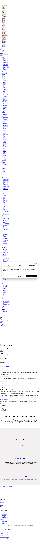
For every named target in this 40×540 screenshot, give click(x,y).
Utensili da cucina (5, 134)
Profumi (4, 109)
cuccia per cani (28, 401)
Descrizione (3, 387)
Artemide (4, 141)
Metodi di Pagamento (6, 303)
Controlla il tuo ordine (4, 521)
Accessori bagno (5, 233)
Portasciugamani (5, 234)
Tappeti (4, 92)
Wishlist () (1, 53)
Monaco (4, 30)
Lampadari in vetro (5, 64)
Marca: (1, 346)
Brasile (4, 8)
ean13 (1, 410)
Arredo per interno (4, 79)
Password (1, 533)
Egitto (3, 15)
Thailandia (4, 45)
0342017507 (7, 366)
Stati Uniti (4, 41)
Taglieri (4, 130)
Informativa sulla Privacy (6, 302)
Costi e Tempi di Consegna (6, 304)
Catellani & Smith (5, 285)
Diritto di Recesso (4, 515)
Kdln (4, 148)
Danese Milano (5, 143)
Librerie (4, 85)
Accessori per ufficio (6, 102)
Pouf (4, 88)
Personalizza (19, 276)
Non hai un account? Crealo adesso (4, 537)
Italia (3, 23)
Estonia (4, 17)
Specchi (4, 91)
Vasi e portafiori (5, 228)
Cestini (4, 82)
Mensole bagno (5, 241)
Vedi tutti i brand (4, 160)
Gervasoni (4, 290)
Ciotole (4, 124)
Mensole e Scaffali (5, 199)
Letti (4, 84)
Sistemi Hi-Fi (5, 279)
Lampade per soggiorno (6, 66)
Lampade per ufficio (5, 189)
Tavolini (4, 93)
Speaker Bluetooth (5, 138)
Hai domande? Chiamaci (4, 366)
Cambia (1, 48)
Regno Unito (4, 36)
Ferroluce (4, 144)
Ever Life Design (5, 287)
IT (3, 50)
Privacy (9, 538)
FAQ (4, 305)
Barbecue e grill (5, 98)
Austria (4, 6)
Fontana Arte (5, 145)
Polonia (4, 33)
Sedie (4, 90)
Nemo (4, 295)
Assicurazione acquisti (20, 458)
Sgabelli (4, 204)
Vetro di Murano (5, 111)
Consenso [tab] (8, 265)
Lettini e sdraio (5, 209)
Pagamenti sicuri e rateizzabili (3, 381)
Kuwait (3, 24)
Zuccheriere (4, 133)
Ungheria (4, 46)
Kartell (4, 291)
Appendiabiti (5, 195)
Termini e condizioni (12, 538)
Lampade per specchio (6, 69)
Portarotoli (4, 235)
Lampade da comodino (6, 61)
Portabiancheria (5, 237)
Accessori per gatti (5, 117)
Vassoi (4, 132)
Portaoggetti (4, 108)
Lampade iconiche (5, 65)
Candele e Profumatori (6, 219)
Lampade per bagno (5, 68)
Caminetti (4, 103)
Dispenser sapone (5, 238)
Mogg (4, 153)
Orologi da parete (7, 223)
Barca (11, 401)
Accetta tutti (31, 276)
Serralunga (4, 156)
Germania (4, 19)
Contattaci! (1, 505)
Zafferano (4, 159)
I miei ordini (3, 520)
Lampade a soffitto (5, 178)
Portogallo (4, 34)
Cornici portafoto (5, 105)
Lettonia (4, 25)
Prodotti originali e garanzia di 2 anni (4, 376)
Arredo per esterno (4, 80)
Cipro (3, 12)
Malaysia (4, 28)
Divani (4, 197)
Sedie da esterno (5, 96)
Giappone (4, 20)
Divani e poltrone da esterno (6, 94)
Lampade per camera (6, 67)
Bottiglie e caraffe (5, 122)
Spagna (4, 40)
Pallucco (4, 155)
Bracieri (4, 99)
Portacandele (5, 107)
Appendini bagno (5, 240)
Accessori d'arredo (5, 81)
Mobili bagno (5, 243)
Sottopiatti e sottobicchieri (6, 129)
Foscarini (4, 146)
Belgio (3, 7)
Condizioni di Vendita (6, 301)
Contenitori (4, 104)
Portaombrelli (5, 201)
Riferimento (1, 409)
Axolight (4, 142)
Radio (4, 137)
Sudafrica (4, 42)
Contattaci (4, 306)
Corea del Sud (4, 13)
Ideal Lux (4, 147)
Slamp (4, 157)
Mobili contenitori (5, 86)
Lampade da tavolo (5, 60)
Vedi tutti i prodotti (4, 71)
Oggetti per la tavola (5, 125)
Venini (4, 296)
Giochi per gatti (5, 119)
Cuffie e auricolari (5, 136)
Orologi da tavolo (7, 224)
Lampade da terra (5, 62)
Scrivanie (4, 89)
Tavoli (4, 206)
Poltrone (4, 87)
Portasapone (4, 236)
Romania (4, 37)
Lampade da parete (5, 58)
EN (3, 51)
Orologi (4, 222)
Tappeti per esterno (5, 97)
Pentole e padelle (5, 126)
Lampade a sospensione (6, 59)
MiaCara (4, 152)
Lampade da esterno (5, 70)
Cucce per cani (5, 114)
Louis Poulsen (5, 150)
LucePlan (4, 151)
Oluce (4, 154)
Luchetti (4, 293)
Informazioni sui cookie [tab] (31, 265)
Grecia (3, 21)
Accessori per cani (5, 113)
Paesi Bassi (4, 32)
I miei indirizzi (3, 522)
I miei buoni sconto (4, 523)
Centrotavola (5, 123)
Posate (4, 127)
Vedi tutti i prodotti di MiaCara (4, 399)
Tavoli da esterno (5, 95)
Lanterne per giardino (6, 214)
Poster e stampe (5, 226)
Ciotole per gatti (5, 118)
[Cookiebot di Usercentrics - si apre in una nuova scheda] (33, 263)
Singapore (4, 38)
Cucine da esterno (5, 100)
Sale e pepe (4, 128)
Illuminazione (5, 170)
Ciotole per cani (5, 250)
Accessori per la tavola (6, 120)
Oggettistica (4, 172)
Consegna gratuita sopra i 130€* (20, 476)
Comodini (4, 83)
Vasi (3, 110)
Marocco (4, 29)
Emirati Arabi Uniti (5, 16)
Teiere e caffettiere (5, 131)
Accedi (1, 318)
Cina (3, 11)
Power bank (4, 139)
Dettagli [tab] (20, 265)
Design (4, 171)
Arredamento (5, 311)
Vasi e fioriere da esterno (6, 211)
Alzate (4, 121)
